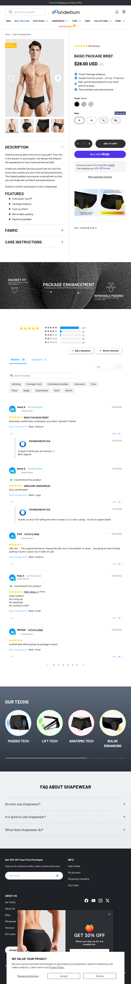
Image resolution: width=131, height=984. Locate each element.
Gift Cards (10, 934)
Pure (93, 384)
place (14, 390)
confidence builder (57, 384)
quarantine (42, 390)
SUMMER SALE (65, 26)
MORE (118, 21)
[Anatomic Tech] (81, 723)
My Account (74, 872)
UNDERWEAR (58, 21)
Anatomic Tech (81, 741)
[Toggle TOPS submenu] (80, 21)
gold (56, 390)
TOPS (74, 21)
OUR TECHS (38, 21)
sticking (16, 384)
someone (79, 384)
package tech (34, 384)
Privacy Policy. (57, 967)
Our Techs (10, 902)
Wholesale (10, 921)
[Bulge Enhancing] (113, 723)
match (68, 390)
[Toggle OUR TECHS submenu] (47, 21)
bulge (26, 390)
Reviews (9, 927)
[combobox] (25, 11)
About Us (10, 908)
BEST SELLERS (22, 21)
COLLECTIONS (101, 21)
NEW (8, 21)
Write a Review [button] (111, 350)
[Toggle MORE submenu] (123, 21)
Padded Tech (18, 741)
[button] (123, 11)
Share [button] (16, 433)
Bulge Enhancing (112, 743)
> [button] (83, 665)
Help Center (74, 866)
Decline (100, 975)
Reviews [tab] (15, 359)
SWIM (87, 21)
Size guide (120, 113)
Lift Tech (50, 741)
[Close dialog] (109, 914)
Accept (64, 975)
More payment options (100, 176)
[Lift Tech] (50, 723)
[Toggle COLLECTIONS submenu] (110, 21)
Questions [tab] (37, 359)
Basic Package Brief (22, 34)
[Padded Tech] (18, 723)
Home (7, 34)
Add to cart (110, 143)
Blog (7, 914)
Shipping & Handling (78, 878)
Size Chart (73, 885)
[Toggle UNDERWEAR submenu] (67, 21)
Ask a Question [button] (82, 350)
